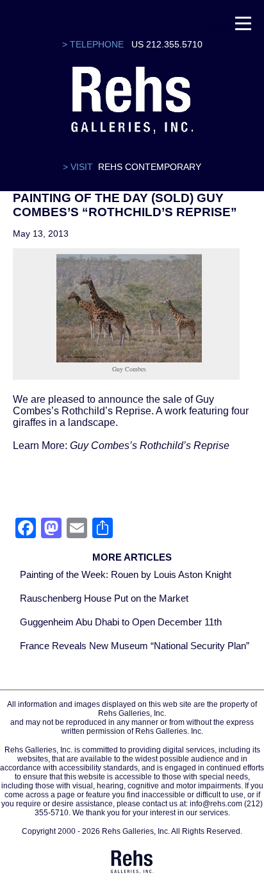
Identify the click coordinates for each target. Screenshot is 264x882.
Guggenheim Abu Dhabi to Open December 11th (121, 621)
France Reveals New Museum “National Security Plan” (134, 645)
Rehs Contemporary (149, 167)
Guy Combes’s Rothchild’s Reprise (149, 445)
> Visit (78, 167)
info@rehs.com (216, 803)
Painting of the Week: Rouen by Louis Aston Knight (125, 574)
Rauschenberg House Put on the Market (104, 598)
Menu (223, 25)
